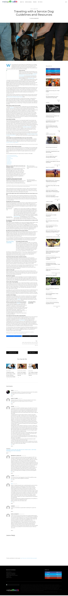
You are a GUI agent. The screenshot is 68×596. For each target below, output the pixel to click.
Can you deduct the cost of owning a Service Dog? (51, 157)
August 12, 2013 (35, 8)
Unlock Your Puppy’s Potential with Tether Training (21, 374)
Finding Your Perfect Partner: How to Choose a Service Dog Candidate (53, 258)
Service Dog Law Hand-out (51, 147)
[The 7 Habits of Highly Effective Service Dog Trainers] (33, 366)
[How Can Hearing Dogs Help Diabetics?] (53, 208)
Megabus (16, 142)
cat (12, 483)
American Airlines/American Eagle (12, 156)
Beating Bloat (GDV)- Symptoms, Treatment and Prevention (53, 181)
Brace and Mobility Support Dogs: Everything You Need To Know (53, 231)
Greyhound (11, 142)
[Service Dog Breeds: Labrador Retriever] (53, 281)
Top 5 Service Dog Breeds (51, 298)
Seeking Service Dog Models (12, 575)
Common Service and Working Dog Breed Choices (52, 303)
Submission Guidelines (10, 574)
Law (34, 342)
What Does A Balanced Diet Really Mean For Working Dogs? (52, 191)
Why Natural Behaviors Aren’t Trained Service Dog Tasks (52, 97)
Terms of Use (9, 577)
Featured (47, 124)
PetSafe (18, 299)
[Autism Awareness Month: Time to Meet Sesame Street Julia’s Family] (53, 82)
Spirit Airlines (9, 164)
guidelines (12, 107)
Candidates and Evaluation (50, 248)
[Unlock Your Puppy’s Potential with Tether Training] (22, 366)
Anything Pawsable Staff (34, 18)
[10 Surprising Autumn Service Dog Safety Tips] (53, 173)
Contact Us (8, 576)
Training (24, 370)
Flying (32, 342)
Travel (36, 345)
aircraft (23, 342)
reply (12, 473)
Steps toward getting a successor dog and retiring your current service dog (53, 252)
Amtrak (7, 142)
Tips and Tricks (20, 370)
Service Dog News (51, 114)
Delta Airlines (9, 157)
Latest (47, 114)
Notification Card (17, 216)
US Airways (8, 160)
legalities (36, 342)
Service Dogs (8, 370)
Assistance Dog (29, 342)
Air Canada (8, 159)
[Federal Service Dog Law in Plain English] (53, 140)
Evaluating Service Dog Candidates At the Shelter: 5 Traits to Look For (53, 264)
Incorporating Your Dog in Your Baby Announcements (52, 121)
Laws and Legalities (49, 149)
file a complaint (22, 320)
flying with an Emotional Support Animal (14, 96)
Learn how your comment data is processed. (29, 558)
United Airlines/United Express (12, 155)
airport (26, 342)
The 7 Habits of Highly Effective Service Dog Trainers (33, 374)
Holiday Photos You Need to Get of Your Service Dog (52, 116)
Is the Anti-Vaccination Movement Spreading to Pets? (52, 196)
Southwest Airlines (10, 158)
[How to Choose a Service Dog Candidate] (53, 243)
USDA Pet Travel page (27, 126)
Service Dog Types (49, 213)
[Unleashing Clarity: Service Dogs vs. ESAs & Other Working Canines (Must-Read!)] (11, 366)
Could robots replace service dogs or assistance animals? (53, 134)
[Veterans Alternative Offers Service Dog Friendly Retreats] (53, 108)
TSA (37, 345)
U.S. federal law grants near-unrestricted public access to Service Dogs (28, 74)
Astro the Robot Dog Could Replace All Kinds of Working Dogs (52, 127)
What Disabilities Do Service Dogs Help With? (52, 226)
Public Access (55, 149)
